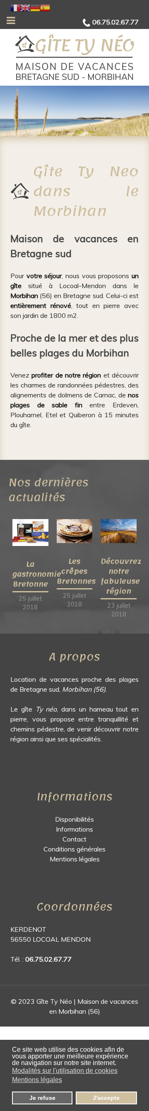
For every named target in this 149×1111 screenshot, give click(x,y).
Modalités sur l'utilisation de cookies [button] (65, 1070)
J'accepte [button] (106, 1097)
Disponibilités (74, 819)
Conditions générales (74, 849)
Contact (74, 839)
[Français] (15, 7)
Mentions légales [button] (37, 1079)
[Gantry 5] (74, 57)
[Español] (45, 7)
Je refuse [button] (42, 1097)
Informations (74, 829)
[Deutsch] (35, 7)
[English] (25, 7)
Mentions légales (75, 859)
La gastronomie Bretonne (36, 574)
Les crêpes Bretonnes (76, 571)
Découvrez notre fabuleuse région (121, 576)
